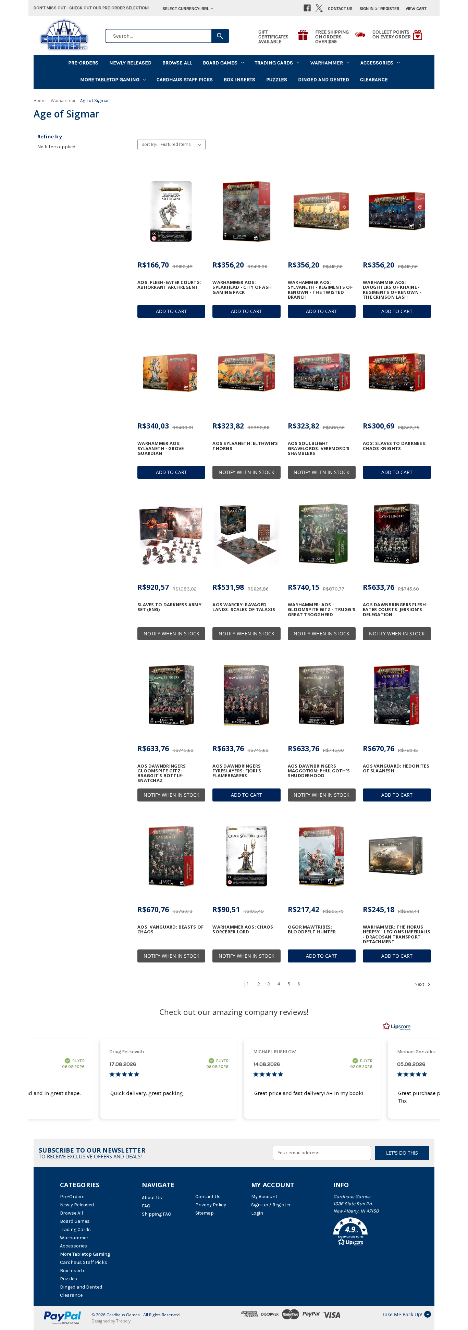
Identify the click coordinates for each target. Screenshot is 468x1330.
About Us (152, 1198)
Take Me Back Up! (402, 1314)
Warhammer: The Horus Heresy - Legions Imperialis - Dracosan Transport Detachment (396, 934)
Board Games (220, 63)
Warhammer (326, 63)
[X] (319, 8)
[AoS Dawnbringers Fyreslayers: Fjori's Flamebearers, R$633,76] (246, 694)
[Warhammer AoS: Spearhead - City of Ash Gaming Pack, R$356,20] (246, 211)
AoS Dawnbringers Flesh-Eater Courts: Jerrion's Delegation (395, 609)
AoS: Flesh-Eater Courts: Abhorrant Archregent (169, 285)
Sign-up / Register (271, 1205)
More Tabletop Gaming (109, 79)
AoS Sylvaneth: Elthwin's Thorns (245, 446)
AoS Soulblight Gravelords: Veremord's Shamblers (319, 448)
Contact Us (340, 8)
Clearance (374, 79)
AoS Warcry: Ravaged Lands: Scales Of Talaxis (243, 607)
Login (257, 1213)
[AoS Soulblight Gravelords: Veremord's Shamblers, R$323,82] (322, 372)
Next (420, 984)
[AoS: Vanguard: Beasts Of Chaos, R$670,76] (171, 856)
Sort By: (149, 144)
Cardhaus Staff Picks (185, 79)
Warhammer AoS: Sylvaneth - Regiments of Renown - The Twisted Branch (320, 289)
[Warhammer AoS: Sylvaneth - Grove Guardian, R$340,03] (171, 372)
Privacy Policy (210, 1205)
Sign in (366, 8)
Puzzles (276, 79)
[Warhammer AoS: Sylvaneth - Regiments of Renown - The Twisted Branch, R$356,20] (322, 211)
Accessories (376, 63)
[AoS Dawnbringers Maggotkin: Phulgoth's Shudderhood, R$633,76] (322, 694)
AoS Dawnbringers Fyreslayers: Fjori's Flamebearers (236, 770)
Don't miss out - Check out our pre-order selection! (91, 7)
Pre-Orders (83, 63)
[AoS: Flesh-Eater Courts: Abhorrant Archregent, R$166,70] (171, 211)
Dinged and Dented (323, 79)
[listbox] (182, 144)
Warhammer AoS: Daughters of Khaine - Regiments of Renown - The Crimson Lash (392, 289)
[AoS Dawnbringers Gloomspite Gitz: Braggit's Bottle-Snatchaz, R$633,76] (171, 694)
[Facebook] (307, 8)
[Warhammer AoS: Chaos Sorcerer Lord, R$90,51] (246, 856)
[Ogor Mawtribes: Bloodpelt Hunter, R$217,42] (322, 856)
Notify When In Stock (246, 472)
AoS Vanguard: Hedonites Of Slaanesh (396, 768)
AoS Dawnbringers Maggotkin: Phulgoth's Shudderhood (319, 770)
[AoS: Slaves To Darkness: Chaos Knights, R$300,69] (397, 372)
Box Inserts (239, 79)
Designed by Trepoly (111, 1321)
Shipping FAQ (156, 1214)
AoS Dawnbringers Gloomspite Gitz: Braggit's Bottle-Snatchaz (161, 773)
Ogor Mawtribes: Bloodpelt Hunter (312, 929)
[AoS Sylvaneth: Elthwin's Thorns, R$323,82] (246, 372)
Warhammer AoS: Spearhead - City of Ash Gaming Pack (242, 287)
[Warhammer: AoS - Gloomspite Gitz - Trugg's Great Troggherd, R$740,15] (322, 533)
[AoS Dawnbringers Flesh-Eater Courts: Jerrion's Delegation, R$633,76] (397, 533)
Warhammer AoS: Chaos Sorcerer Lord (242, 929)
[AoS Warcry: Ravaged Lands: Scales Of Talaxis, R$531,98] (246, 533)
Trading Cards (274, 63)
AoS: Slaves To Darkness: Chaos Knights (395, 446)
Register (389, 8)
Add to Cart (171, 311)
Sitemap (204, 1213)
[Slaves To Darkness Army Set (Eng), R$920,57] (171, 533)
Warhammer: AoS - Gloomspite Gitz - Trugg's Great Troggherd (321, 609)
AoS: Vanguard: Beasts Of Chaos (170, 929)
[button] (370, 1233)
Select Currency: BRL (185, 8)
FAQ (146, 1206)
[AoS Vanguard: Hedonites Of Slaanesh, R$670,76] (397, 694)
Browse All (177, 63)
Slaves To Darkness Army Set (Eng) (169, 607)
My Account (264, 1197)
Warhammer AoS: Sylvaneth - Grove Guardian (160, 448)
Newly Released (130, 63)
